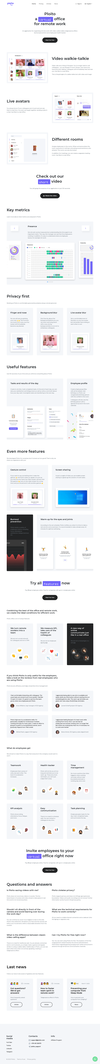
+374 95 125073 (36, 1043)
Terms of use (21, 1059)
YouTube (9, 1042)
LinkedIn (9, 1048)
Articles (48, 4)
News (56, 4)
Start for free (50, 40)
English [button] (89, 4)
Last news (16, 967)
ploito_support (36, 1046)
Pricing (41, 4)
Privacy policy (31, 1059)
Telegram (9, 1051)
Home (34, 4)
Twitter (8, 1045)
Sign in (79, 4)
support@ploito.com (36, 1040)
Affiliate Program (56, 1040)
